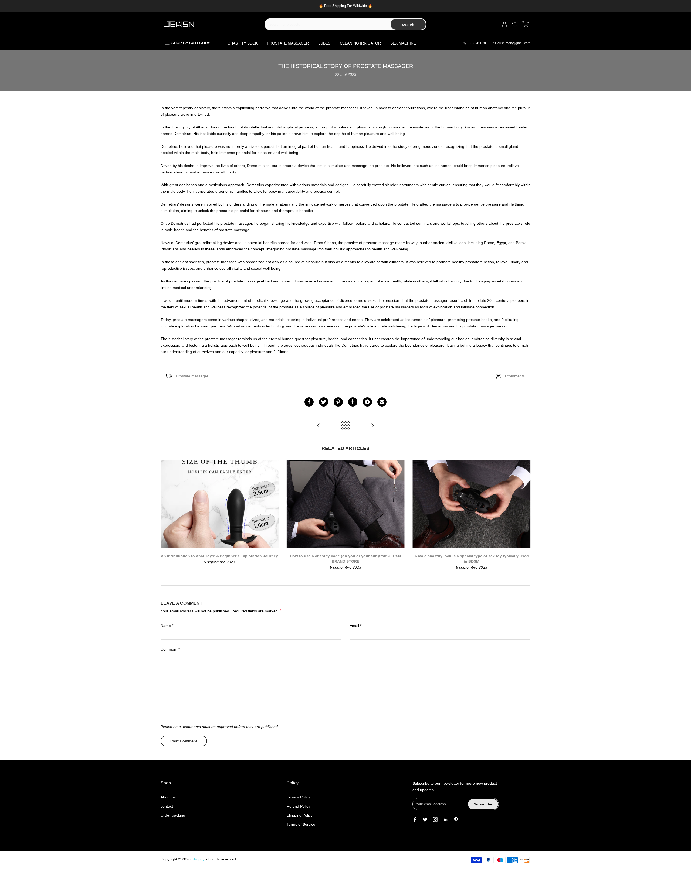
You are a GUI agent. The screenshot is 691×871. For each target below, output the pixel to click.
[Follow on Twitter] (425, 819)
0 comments (514, 376)
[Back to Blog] (345, 426)
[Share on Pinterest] (338, 402)
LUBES (324, 43)
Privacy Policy (298, 797)
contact (167, 806)
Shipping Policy (300, 815)
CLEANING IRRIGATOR (360, 43)
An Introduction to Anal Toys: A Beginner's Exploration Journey (219, 556)
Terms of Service (301, 824)
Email (355, 625)
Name (167, 625)
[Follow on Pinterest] (455, 819)
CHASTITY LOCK (243, 43)
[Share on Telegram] (367, 402)
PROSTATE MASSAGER (288, 43)
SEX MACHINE (403, 43)
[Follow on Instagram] (435, 819)
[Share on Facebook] (309, 402)
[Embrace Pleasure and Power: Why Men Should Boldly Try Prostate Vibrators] (372, 426)
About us (168, 797)
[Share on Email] (382, 402)
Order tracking (173, 815)
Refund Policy (298, 806)
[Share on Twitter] (323, 402)
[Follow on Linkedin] (445, 819)
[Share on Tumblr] (352, 402)
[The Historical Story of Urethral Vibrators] (318, 426)
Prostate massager (192, 376)
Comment (170, 649)
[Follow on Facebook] (414, 819)
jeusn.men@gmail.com (513, 43)
